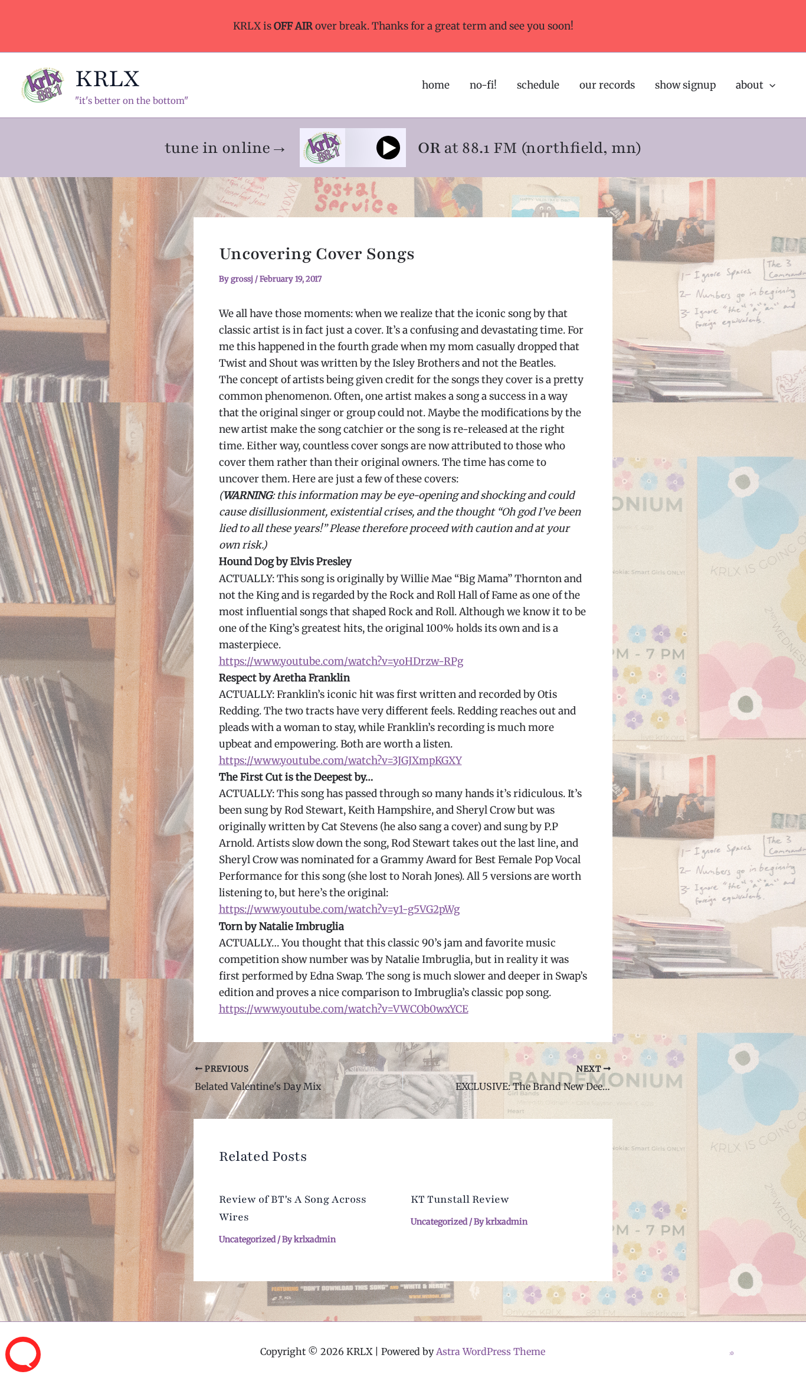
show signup (685, 85)
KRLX (107, 78)
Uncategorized (247, 1239)
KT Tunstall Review (460, 1199)
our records (607, 85)
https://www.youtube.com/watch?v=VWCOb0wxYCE (343, 1009)
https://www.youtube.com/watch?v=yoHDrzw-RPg (341, 661)
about (750, 85)
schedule (538, 85)
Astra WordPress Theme (490, 1351)
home (436, 85)
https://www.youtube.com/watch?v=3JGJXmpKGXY (340, 760)
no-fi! (483, 85)
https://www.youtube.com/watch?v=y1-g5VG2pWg (339, 909)
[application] (769, 85)
